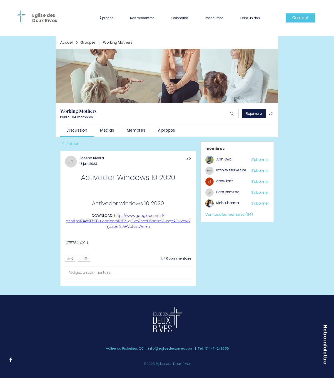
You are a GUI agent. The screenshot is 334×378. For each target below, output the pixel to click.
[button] (106, 18)
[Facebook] (10, 360)
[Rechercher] (232, 113)
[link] (77, 130)
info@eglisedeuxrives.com (170, 348)
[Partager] (188, 158)
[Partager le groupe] (271, 113)
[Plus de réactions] (84, 259)
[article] (128, 218)
